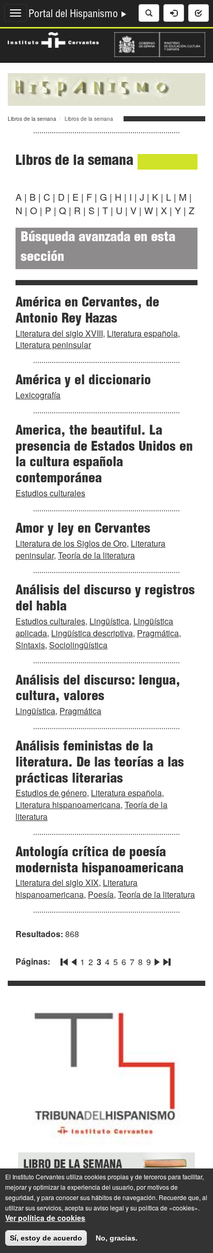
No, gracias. (117, 1238)
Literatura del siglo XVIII (59, 333)
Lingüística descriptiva (92, 633)
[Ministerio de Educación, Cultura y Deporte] (159, 43)
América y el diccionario (83, 381)
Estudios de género (51, 793)
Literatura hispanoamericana (68, 805)
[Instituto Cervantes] (53, 39)
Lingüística (109, 621)
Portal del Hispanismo (74, 15)
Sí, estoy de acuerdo (46, 1238)
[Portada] (106, 88)
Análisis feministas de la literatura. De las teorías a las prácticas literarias (100, 763)
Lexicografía (38, 395)
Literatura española (142, 333)
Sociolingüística (78, 645)
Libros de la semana (32, 118)
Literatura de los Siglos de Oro (71, 543)
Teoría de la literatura (96, 555)
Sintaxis (30, 645)
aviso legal (109, 1207)
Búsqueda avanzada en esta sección (98, 248)
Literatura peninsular (53, 345)
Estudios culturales (50, 493)
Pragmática (158, 633)
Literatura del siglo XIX (57, 882)
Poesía (101, 894)
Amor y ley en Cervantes (83, 529)
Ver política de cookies (45, 1218)
